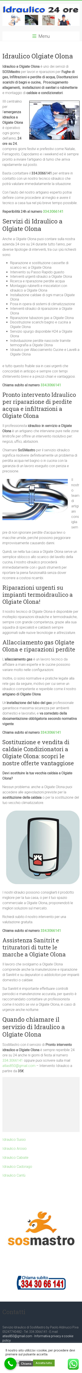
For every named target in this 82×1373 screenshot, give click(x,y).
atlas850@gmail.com (18, 1066)
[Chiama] (10, 1364)
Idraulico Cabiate (15, 1157)
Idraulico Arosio (14, 1148)
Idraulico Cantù (13, 1175)
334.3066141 (53, 211)
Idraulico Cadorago (17, 1166)
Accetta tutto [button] (44, 1363)
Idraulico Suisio (14, 1139)
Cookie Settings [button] (18, 1363)
